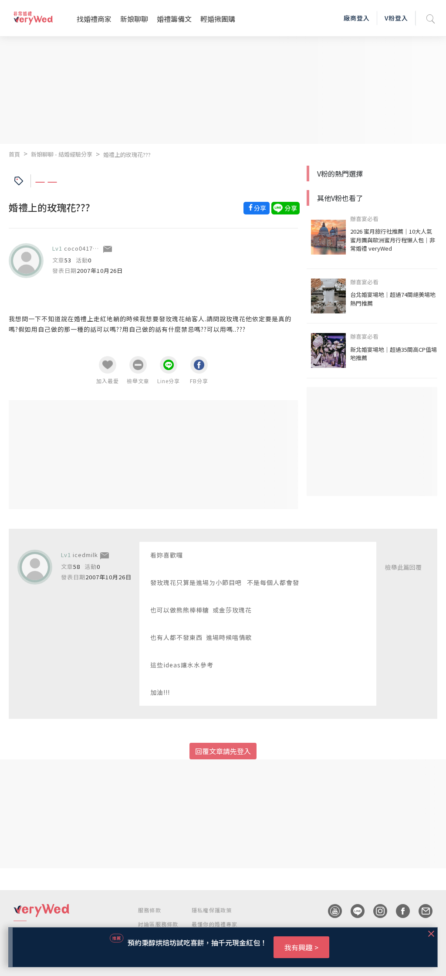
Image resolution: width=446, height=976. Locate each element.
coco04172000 (85, 248)
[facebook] (398, 911)
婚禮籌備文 (174, 19)
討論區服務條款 (158, 924)
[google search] (430, 18)
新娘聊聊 (134, 19)
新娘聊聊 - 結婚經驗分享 (61, 154)
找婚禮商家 (94, 19)
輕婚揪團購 (217, 19)
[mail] (421, 911)
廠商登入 (357, 18)
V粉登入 (396, 18)
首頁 (14, 154)
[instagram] (376, 911)
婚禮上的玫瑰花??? (127, 154)
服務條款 (149, 910)
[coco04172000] (26, 261)
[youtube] (330, 911)
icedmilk (85, 555)
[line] (353, 911)
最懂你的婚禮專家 (215, 924)
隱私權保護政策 (212, 910)
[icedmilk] (35, 567)
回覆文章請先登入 (223, 751)
